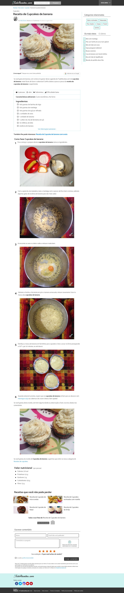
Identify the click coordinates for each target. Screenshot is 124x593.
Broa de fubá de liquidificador (94, 57)
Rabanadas (103, 20)
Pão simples (90, 24)
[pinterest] (31, 583)
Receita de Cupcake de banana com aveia (51, 134)
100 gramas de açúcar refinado (30, 110)
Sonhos (97, 28)
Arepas (99, 24)
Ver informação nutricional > (47, 129)
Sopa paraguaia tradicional (94, 48)
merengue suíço (23, 398)
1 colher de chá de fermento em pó (31, 119)
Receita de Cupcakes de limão (71, 508)
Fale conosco (45, 591)
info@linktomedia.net (61, 568)
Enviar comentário (71, 559)
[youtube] (27, 583)
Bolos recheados (92, 20)
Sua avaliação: (36, 554)
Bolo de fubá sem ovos (93, 45)
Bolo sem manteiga (91, 39)
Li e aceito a (25, 558)
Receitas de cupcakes (21, 461)
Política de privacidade (67, 591)
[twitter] (20, 583)
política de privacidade (28, 558)
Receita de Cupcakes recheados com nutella (72, 498)
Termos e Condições (55, 591)
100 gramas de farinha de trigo (30, 104)
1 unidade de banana (26, 116)
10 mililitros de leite (26, 122)
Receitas (15, 8)
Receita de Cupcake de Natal (38, 508)
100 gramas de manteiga (28, 107)
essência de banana (26, 126)
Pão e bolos (21, 8)
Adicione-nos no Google (73, 74)
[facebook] (16, 583)
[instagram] (24, 583)
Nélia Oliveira (23, 21)
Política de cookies (78, 591)
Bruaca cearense (91, 51)
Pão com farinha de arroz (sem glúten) (97, 42)
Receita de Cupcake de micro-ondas (38, 498)
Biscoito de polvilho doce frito (95, 60)
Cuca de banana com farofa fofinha (96, 54)
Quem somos (37, 591)
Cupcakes (27, 8)
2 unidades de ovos (26, 113)
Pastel (105, 24)
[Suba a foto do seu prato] (53, 522)
